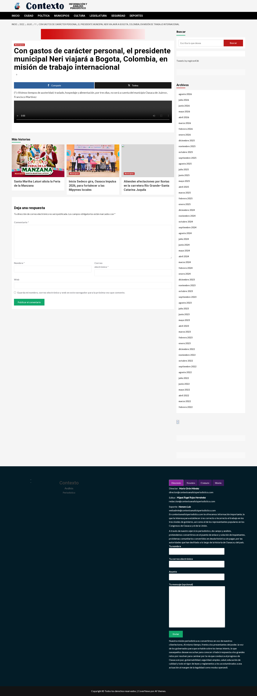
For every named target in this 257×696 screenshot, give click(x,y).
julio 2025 (184, 169)
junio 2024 (184, 244)
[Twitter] (186, 53)
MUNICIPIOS (61, 15)
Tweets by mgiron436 (187, 60)
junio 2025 (184, 175)
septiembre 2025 (187, 157)
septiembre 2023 (187, 297)
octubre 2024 (186, 221)
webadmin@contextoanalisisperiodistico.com (192, 510)
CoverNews (144, 691)
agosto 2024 (185, 233)
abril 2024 (184, 256)
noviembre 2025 (187, 146)
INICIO (16, 15)
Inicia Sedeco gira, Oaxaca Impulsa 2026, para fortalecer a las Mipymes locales (92, 186)
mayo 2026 (184, 111)
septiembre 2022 (187, 366)
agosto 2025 (185, 163)
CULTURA (79, 15)
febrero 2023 (186, 337)
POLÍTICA (44, 15)
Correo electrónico (101, 265)
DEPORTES (136, 15)
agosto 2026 (185, 94)
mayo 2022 (184, 389)
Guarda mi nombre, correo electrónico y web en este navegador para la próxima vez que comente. (71, 292)
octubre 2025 (186, 152)
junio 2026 (184, 105)
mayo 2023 (184, 320)
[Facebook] (179, 53)
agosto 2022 (185, 372)
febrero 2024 (186, 268)
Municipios (19, 45)
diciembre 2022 (187, 349)
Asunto (173, 571)
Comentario (21, 222)
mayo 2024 (184, 250)
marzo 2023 (185, 331)
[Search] (243, 15)
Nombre (19, 263)
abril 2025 (184, 186)
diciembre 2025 (187, 140)
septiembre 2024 (187, 227)
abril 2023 (184, 326)
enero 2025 (185, 204)
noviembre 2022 (187, 354)
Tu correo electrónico (181, 558)
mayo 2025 (184, 181)
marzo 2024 (185, 262)
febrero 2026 (186, 128)
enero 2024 (185, 273)
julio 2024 (184, 239)
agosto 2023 (185, 302)
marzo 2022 (185, 401)
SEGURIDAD (118, 15)
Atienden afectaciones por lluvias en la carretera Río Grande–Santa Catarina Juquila (146, 186)
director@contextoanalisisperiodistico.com (191, 492)
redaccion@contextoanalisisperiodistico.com (192, 501)
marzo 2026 (185, 123)
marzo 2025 (185, 192)
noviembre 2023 (187, 285)
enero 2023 (185, 343)
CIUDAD (28, 15)
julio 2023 (184, 308)
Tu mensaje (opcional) (181, 584)
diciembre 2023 (187, 279)
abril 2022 (184, 395)
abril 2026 (184, 117)
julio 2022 (184, 378)
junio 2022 (184, 383)
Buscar (181, 31)
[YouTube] (193, 53)
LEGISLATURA (98, 15)
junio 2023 (184, 314)
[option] (177, 421)
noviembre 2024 (187, 215)
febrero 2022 (186, 407)
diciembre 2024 (187, 210)
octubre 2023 (186, 291)
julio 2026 (184, 100)
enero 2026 (185, 134)
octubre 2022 (186, 360)
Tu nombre (175, 546)
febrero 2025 (186, 198)
